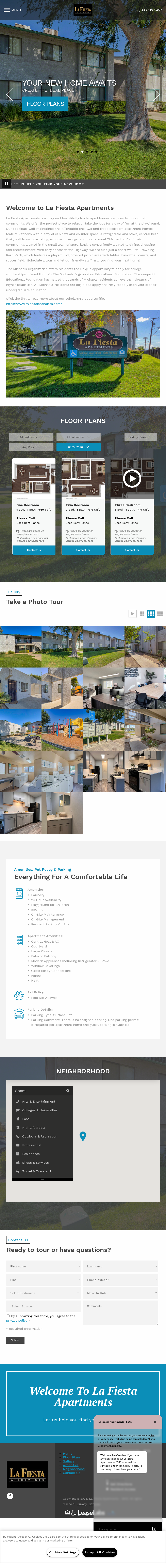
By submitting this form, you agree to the (43, 1316)
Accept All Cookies (100, 1552)
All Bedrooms (28, 437)
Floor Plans (72, 1457)
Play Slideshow (133, 614)
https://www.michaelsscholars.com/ (34, 304)
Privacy (82, 1504)
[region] (83, 1547)
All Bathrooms (75, 437)
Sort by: (137, 437)
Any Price (28, 447)
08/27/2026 (75, 447)
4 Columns (151, 614)
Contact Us (34, 550)
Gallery (68, 1461)
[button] (33, 478)
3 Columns (142, 614)
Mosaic (160, 614)
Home (67, 1453)
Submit (15, 1340)
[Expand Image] (21, 647)
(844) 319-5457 (150, 10)
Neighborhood (74, 1469)
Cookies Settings (63, 1552)
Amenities (41, 103)
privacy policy (16, 1320)
